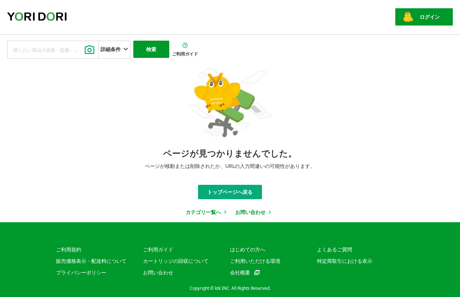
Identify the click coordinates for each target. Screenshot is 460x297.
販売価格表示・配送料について (91, 260)
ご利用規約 (68, 249)
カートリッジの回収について (175, 260)
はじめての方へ (247, 249)
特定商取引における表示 (344, 260)
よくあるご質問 (334, 249)
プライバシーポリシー (81, 272)
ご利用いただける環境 (255, 260)
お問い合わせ (158, 272)
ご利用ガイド (158, 249)
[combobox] (53, 49)
